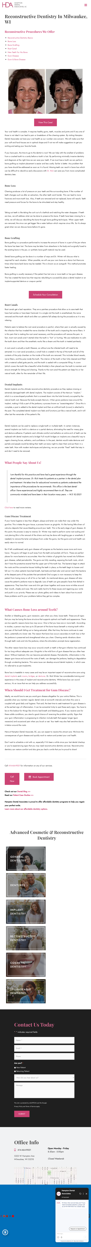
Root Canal (12, 48)
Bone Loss (12, 41)
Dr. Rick (50, 170)
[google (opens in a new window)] (4, 1215)
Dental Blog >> (23, 791)
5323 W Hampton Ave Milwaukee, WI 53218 (24, 1157)
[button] (45, 122)
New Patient (21, 1067)
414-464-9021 (14, 765)
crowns (24, 676)
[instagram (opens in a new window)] (10, 1215)
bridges (32, 676)
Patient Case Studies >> (23, 795)
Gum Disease (13, 55)
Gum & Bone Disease (16, 59)
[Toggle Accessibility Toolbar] (5, 1232)
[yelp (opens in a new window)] (13, 1215)
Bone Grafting (13, 45)
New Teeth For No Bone (17, 52)
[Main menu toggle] (86, 5)
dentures (41, 676)
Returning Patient (22, 1071)
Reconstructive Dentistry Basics (20, 37)
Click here (9, 507)
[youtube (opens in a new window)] (7, 1215)
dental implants (11, 676)
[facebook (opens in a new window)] (1, 1215)
